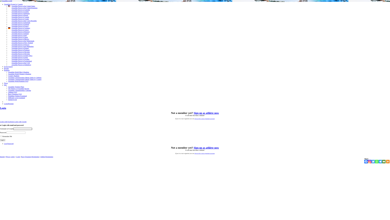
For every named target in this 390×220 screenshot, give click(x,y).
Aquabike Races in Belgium (20, 13)
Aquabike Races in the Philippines (22, 46)
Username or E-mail (6, 129)
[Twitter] (373, 161)
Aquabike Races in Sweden (20, 59)
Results (6, 68)
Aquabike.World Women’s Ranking (19, 74)
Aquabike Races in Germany (20, 28)
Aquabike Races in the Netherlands (22, 41)
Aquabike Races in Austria (20, 12)
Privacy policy (10, 157)
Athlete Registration (46, 157)
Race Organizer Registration (30, 157)
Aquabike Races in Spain (19, 57)
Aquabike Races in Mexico (20, 39)
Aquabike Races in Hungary (20, 32)
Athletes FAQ (12, 92)
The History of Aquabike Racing (18, 89)
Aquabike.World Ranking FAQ (18, 81)
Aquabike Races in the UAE (20, 63)
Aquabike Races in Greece (20, 30)
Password (3, 132)
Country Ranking (13, 76)
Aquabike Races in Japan (19, 37)
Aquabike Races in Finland (20, 24)
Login (3, 108)
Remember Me (7, 136)
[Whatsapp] (377, 161)
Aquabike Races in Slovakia (20, 52)
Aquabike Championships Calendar (19, 90)
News (6, 83)
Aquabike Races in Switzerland (21, 61)
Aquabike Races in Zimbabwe (21, 65)
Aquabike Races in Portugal (20, 50)
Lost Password (9, 144)
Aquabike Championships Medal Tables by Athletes (24, 78)
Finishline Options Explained (17, 96)
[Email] (384, 161)
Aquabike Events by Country (13, 4)
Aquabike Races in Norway (20, 45)
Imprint (2, 157)
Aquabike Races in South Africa (21, 56)
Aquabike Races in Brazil (19, 15)
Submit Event (12, 100)
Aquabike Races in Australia (20, 10)
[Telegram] (380, 161)
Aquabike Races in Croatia (20, 19)
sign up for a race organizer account (204, 118)
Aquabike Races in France (20, 26)
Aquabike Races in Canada (20, 17)
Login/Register (9, 104)
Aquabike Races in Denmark (20, 23)
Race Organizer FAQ (15, 94)
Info (5, 85)
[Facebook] (366, 161)
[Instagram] (369, 161)
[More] (388, 161)
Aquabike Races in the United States (23, 6)
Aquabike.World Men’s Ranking (18, 72)
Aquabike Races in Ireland (20, 34)
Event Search (8, 67)
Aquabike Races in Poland (20, 48)
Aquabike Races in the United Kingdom (24, 8)
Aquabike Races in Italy (19, 35)
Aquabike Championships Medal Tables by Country (25, 79)
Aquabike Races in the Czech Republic (24, 21)
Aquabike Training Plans (16, 87)
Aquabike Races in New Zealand (22, 43)
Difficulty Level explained (16, 98)
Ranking (7, 70)
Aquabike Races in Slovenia (20, 54)
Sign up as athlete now (206, 113)
